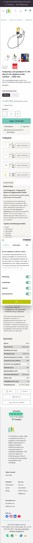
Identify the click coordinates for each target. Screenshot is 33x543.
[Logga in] (21, 11)
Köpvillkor (9, 475)
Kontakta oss (10, 503)
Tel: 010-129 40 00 (21, 529)
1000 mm (6, 95)
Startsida (4, 20)
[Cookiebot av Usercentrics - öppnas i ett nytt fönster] (23, 240)
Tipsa (10, 391)
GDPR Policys (22, 491)
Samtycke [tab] (6, 245)
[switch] (28, 282)
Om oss (20, 485)
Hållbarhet (21, 494)
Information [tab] (16, 245)
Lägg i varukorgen (16, 121)
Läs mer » (5, 85)
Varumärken (10, 485)
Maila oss (18, 397)
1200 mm (15, 95)
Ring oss (25, 391)
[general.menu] (3, 11)
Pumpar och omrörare (16, 20)
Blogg (7, 491)
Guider (8, 488)
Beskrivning (8, 183)
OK (16, 302)
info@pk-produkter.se (16, 531)
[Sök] (15, 11)
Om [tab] (27, 245)
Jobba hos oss (10, 506)
